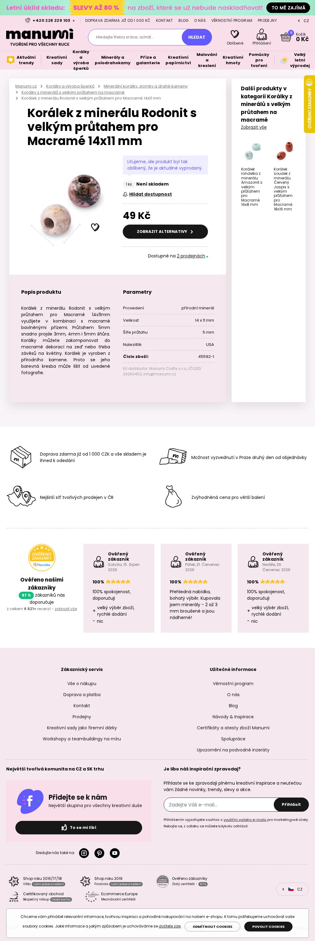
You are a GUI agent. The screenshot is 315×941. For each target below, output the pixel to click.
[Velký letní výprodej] (157, 7)
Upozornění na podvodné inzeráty (233, 750)
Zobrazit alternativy (162, 231)
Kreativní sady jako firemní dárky (82, 728)
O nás (200, 20)
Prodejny (267, 20)
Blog (183, 20)
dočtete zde (170, 926)
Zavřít (309, 8)
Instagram (85, 853)
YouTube (116, 853)
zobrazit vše (66, 608)
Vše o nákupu (81, 683)
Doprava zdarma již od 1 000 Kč (118, 20)
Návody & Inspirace (233, 717)
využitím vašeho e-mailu (245, 819)
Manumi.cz (26, 86)
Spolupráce (233, 739)
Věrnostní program (232, 20)
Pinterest (100, 853)
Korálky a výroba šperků (70, 86)
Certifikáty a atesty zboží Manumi (233, 728)
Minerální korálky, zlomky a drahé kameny (146, 86)
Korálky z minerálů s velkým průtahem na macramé (73, 92)
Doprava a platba (82, 695)
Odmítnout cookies (212, 926)
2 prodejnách (191, 256)
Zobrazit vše (254, 127)
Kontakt (164, 20)
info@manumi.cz (159, 374)
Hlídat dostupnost (150, 194)
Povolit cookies (268, 926)
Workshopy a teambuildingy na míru (82, 739)
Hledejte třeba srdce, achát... (125, 37)
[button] (95, 228)
